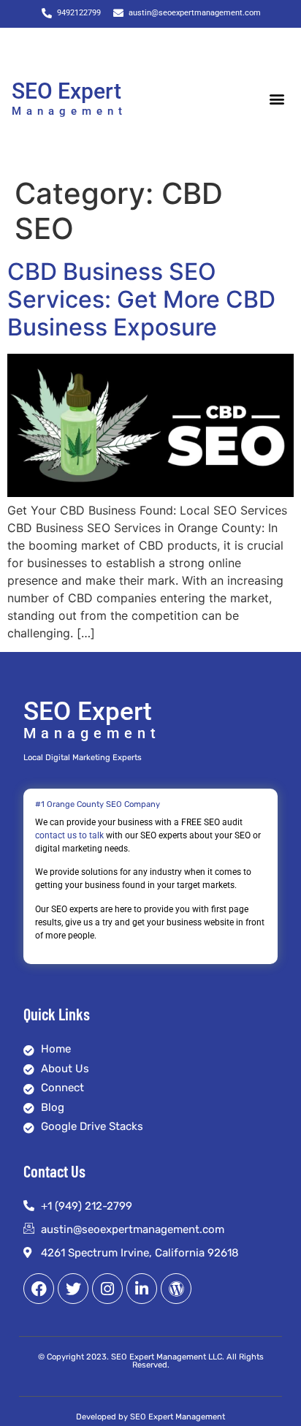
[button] (277, 99)
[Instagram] (107, 1288)
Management (69, 111)
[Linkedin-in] (141, 1288)
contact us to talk (69, 835)
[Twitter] (73, 1288)
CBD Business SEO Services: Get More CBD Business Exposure (141, 299)
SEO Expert (66, 91)
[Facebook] (38, 1288)
